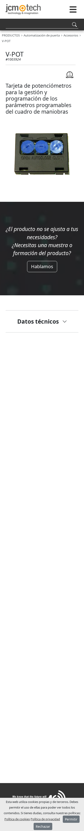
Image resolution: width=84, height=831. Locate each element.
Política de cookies (17, 819)
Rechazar (43, 826)
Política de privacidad (45, 819)
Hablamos (42, 266)
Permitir (71, 819)
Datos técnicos (38, 321)
